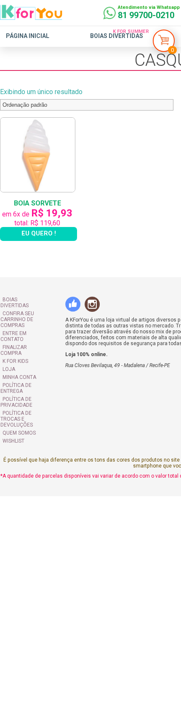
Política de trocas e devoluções (26, 402)
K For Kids (15, 348)
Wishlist (13, 421)
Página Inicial (27, 35)
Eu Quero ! (40, 237)
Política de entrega (15, 375)
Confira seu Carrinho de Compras (17, 318)
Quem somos (18, 413)
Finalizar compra (25, 340)
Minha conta (19, 364)
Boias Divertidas (116, 35)
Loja (8, 356)
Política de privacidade (16, 389)
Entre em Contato (26, 332)
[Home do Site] (31, 16)
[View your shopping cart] (164, 43)
